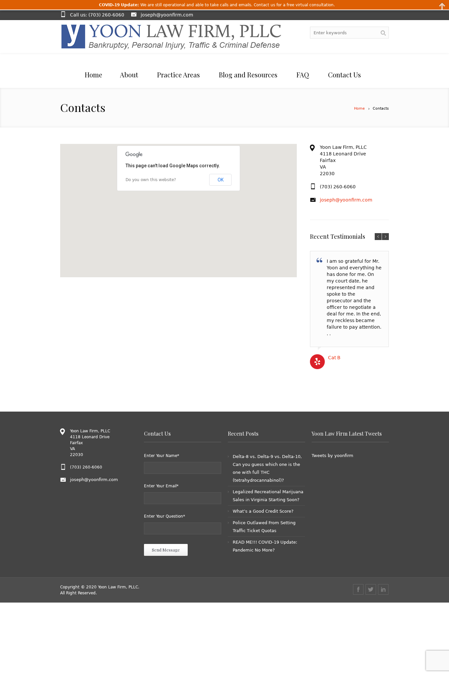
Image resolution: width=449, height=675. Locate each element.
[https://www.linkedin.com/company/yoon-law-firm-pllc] (383, 589)
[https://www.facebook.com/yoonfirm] (358, 589)
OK (221, 179)
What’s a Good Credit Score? (263, 511)
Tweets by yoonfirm (332, 455)
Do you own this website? (151, 179)
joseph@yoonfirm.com (167, 14)
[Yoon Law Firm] (171, 36)
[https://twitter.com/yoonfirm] (371, 589)
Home (359, 108)
